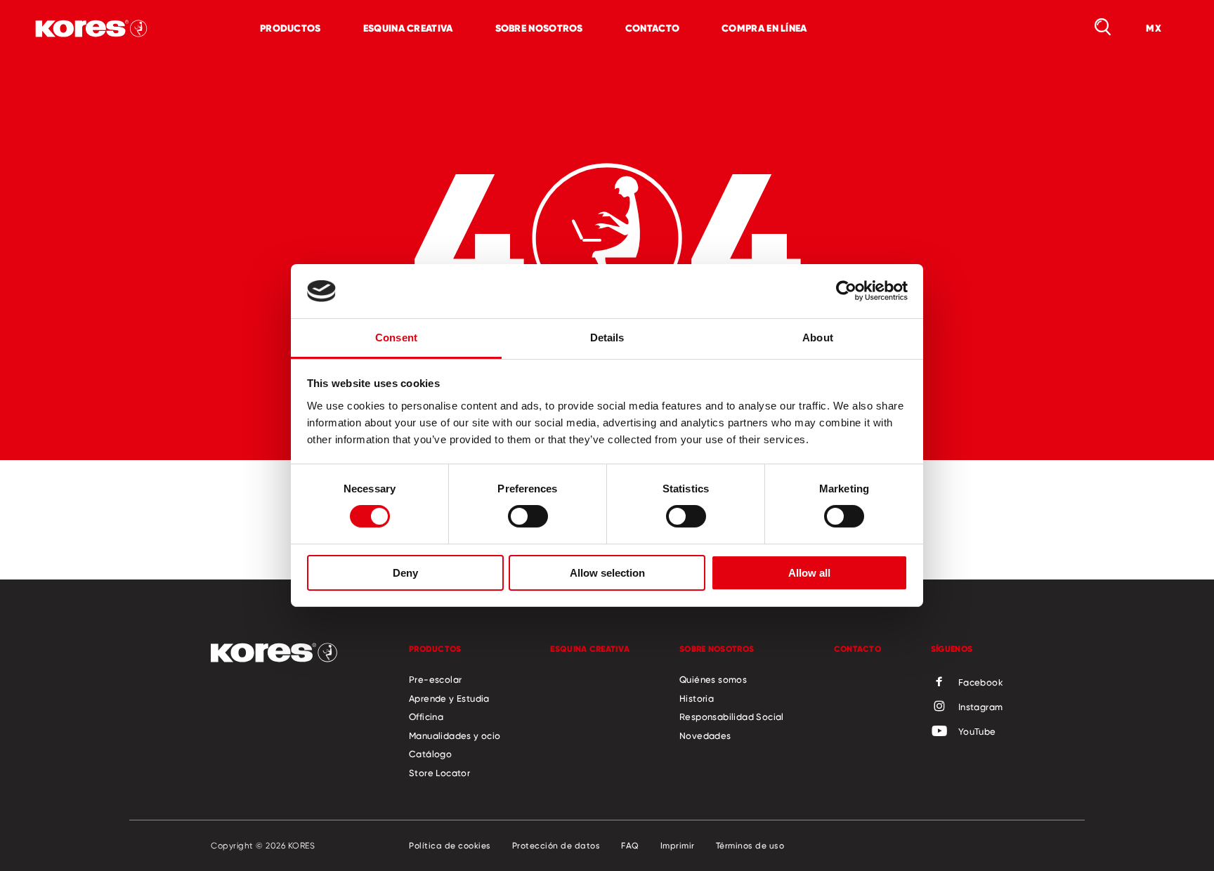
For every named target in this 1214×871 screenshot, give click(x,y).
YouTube (977, 731)
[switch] (528, 516)
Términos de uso (750, 845)
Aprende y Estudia (449, 698)
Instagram (980, 706)
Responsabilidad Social (731, 716)
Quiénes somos (713, 679)
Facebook (980, 682)
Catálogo (430, 753)
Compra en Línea (764, 28)
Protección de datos (556, 845)
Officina (426, 716)
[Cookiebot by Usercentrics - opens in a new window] (846, 290)
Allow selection (607, 573)
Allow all (809, 573)
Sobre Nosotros (539, 28)
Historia (696, 698)
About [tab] (817, 337)
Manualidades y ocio (455, 735)
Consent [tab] (396, 337)
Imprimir (677, 845)
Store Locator (439, 772)
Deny (405, 573)
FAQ (630, 845)
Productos (290, 28)
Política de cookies (450, 845)
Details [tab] (607, 337)
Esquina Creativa (408, 28)
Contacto (652, 28)
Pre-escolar (435, 679)
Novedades (705, 735)
